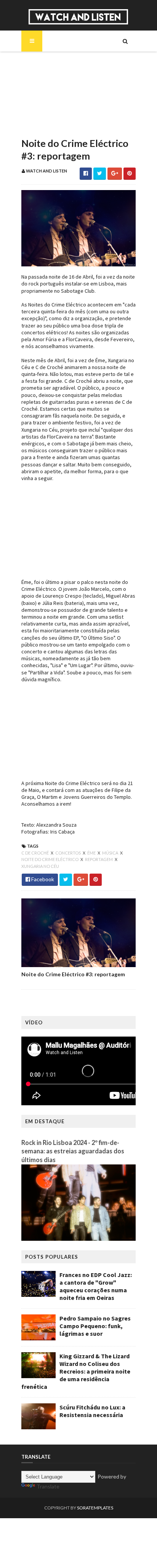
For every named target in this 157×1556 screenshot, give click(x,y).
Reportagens (51, 113)
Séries (42, 87)
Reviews (44, 126)
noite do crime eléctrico (50, 859)
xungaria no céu (40, 866)
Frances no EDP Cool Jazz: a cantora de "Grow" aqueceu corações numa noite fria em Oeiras (95, 1286)
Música (43, 74)
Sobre (42, 61)
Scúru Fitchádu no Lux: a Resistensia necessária (92, 1411)
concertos (68, 852)
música (110, 852)
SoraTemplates (95, 1508)
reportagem (99, 859)
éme (91, 852)
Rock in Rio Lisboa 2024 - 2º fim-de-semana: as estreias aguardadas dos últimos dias (72, 1151)
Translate (48, 1486)
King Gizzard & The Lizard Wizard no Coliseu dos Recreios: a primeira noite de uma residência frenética (75, 1371)
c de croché (35, 852)
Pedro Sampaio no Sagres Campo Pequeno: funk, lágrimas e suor (95, 1325)
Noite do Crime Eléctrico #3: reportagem (73, 974)
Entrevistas (49, 100)
